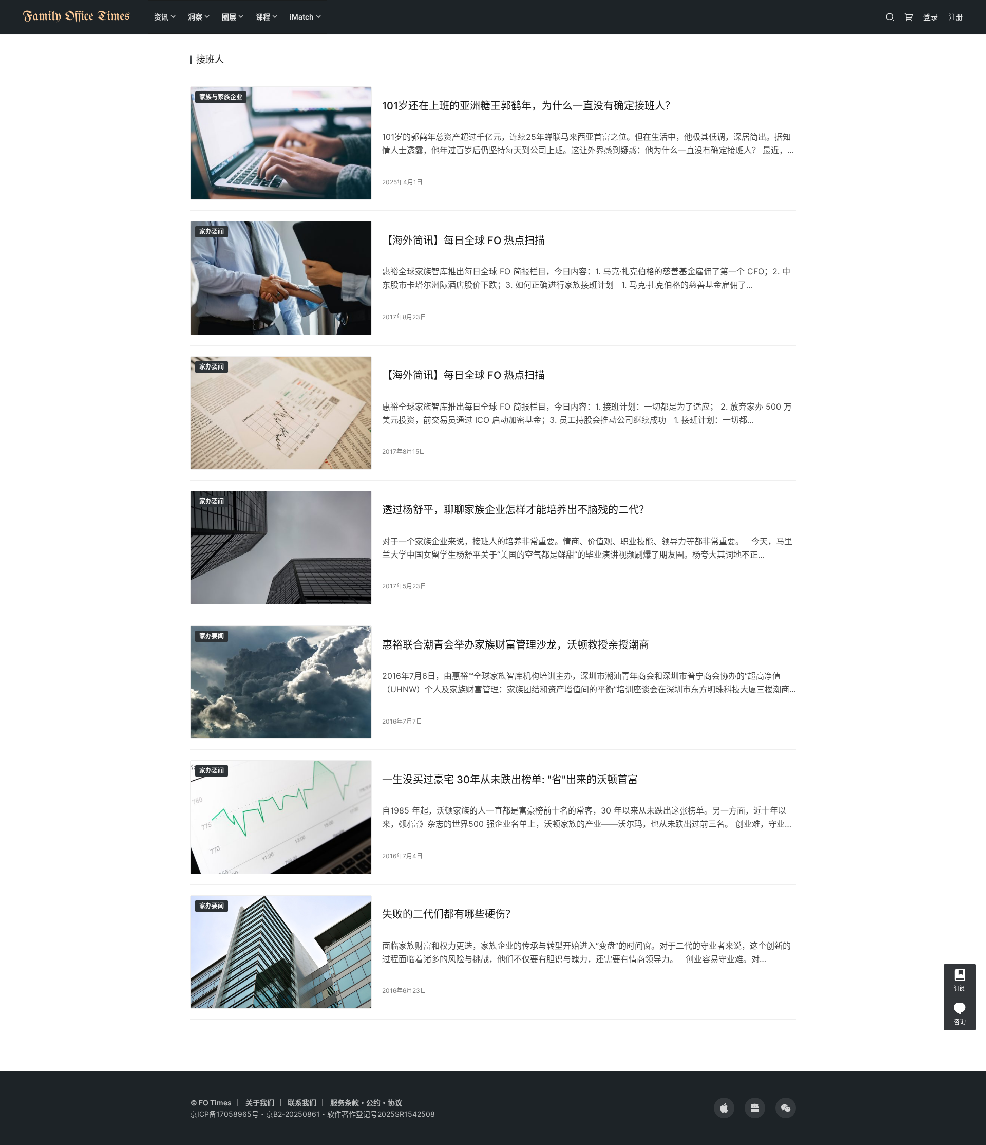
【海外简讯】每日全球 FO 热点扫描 (463, 240)
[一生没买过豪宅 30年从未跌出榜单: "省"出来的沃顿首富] (281, 817)
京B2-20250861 (293, 1114)
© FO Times (211, 1102)
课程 (263, 16)
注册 (956, 16)
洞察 (195, 16)
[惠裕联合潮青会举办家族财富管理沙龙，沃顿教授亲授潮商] (281, 682)
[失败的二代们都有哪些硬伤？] (281, 952)
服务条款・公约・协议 (366, 1102)
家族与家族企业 (220, 97)
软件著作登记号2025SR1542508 (381, 1114)
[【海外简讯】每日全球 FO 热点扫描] (281, 278)
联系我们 (302, 1102)
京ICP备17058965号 (224, 1114)
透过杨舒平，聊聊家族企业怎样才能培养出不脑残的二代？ (515, 510)
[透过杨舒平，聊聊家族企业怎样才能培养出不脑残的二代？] (281, 547)
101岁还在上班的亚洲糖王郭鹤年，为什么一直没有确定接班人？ (528, 106)
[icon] (724, 1108)
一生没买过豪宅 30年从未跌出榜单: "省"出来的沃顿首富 (510, 779)
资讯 (161, 16)
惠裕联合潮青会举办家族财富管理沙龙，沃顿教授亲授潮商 (515, 645)
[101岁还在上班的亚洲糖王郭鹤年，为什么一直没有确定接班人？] (281, 143)
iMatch (302, 16)
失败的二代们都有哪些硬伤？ (449, 914)
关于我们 (259, 1102)
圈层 (229, 16)
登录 (930, 16)
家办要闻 (211, 231)
